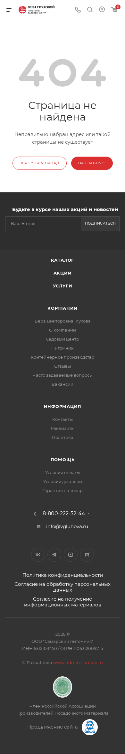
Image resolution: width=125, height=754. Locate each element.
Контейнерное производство (62, 357)
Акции (63, 273)
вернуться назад (40, 163)
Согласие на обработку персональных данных (62, 587)
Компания (62, 308)
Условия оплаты (62, 472)
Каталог (62, 260)
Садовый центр (62, 339)
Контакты (62, 419)
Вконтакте (38, 555)
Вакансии (62, 384)
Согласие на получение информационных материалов (62, 602)
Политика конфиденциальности (62, 575)
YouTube (71, 555)
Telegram (54, 555)
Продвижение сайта (53, 727)
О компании (62, 330)
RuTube (87, 555)
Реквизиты (62, 428)
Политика (62, 437)
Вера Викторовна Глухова (63, 321)
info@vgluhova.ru (67, 526)
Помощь (63, 459)
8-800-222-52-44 (64, 513)
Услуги (62, 285)
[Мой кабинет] (102, 10)
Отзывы (62, 366)
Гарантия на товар (62, 490)
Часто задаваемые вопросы (63, 375)
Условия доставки (62, 481)
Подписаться (100, 223)
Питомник (62, 348)
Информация (62, 406)
